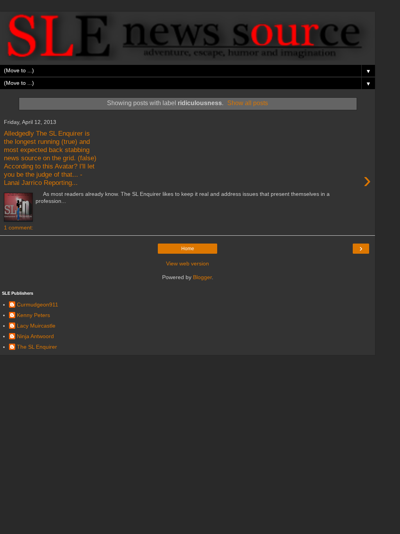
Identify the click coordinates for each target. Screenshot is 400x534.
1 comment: (18, 227)
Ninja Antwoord (35, 336)
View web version (187, 263)
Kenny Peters (33, 315)
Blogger (202, 277)
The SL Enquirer (37, 347)
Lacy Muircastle (36, 326)
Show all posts (247, 103)
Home (187, 248)
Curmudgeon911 (37, 304)
